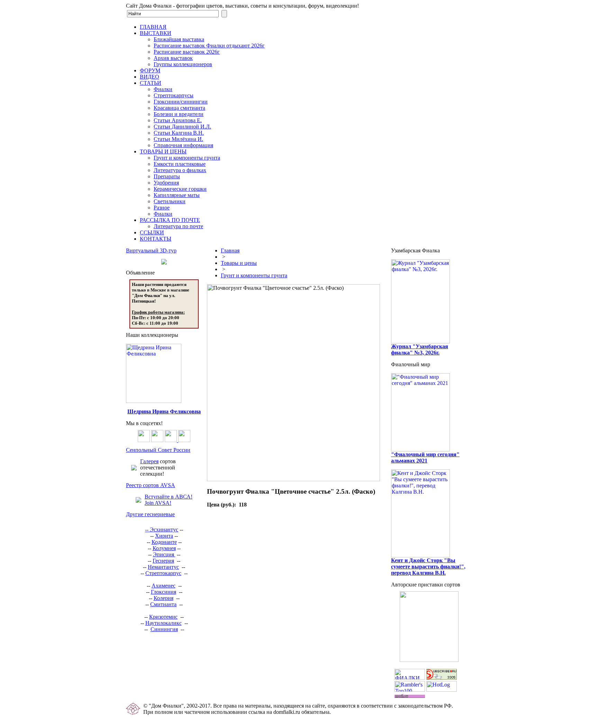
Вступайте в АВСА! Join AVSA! (168, 500)
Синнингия (164, 629)
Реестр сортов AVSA (150, 485)
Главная (230, 250)
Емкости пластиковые (180, 164)
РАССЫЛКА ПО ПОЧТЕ (170, 220)
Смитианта (163, 604)
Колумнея (164, 548)
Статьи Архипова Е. (178, 120)
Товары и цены (239, 263)
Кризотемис (163, 617)
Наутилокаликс (163, 623)
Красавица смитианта (179, 108)
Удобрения (166, 183)
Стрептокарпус (163, 573)
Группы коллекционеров (183, 64)
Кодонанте (164, 542)
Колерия (163, 598)
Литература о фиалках (180, 170)
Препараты (167, 176)
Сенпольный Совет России (158, 450)
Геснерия (163, 561)
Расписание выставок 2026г (187, 52)
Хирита (164, 536)
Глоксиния (163, 592)
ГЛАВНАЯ (153, 27)
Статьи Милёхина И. (178, 139)
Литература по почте (178, 226)
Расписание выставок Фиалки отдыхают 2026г (209, 45)
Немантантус (163, 567)
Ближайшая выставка (179, 39)
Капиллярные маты (177, 195)
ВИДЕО (149, 77)
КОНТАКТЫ (155, 239)
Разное (162, 207)
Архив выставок (173, 58)
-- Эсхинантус (161, 529)
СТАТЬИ (150, 83)
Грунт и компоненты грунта (187, 158)
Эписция (164, 554)
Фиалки (163, 89)
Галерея (149, 461)
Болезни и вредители (178, 114)
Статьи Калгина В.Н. (179, 133)
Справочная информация (183, 145)
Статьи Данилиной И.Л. (182, 126)
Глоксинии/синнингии (181, 102)
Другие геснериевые (150, 514)
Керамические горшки (180, 189)
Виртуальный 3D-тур (151, 250)
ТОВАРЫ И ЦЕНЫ (163, 151)
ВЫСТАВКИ (155, 33)
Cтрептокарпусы (173, 95)
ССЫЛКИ (152, 232)
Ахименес (163, 586)
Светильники (169, 201)
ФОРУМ (150, 70)
